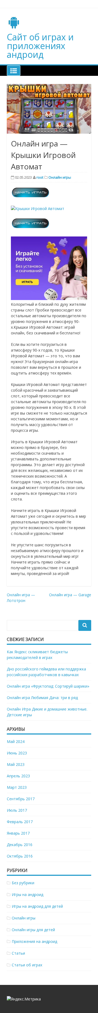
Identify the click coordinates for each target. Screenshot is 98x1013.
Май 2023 (15, 764)
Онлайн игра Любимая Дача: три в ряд (42, 697)
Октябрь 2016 (20, 856)
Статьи (18, 953)
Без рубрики (23, 882)
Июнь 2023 (17, 753)
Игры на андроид (27, 894)
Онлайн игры (59, 177)
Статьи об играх (27, 964)
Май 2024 (15, 741)
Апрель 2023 (18, 775)
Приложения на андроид (34, 941)
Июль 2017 (17, 810)
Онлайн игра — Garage (70, 594)
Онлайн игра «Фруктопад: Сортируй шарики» (48, 686)
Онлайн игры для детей (33, 929)
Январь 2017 (18, 833)
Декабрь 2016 (19, 844)
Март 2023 (17, 787)
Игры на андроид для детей (37, 906)
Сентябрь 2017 (21, 798)
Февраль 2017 (20, 821)
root (39, 177)
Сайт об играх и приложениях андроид (40, 45)
